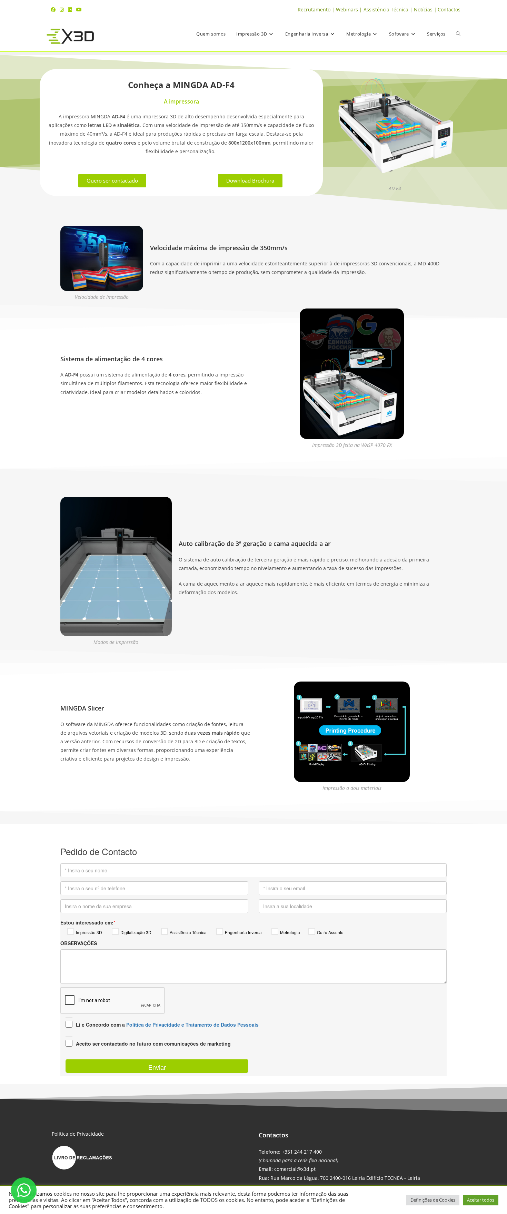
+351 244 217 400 (302, 1151)
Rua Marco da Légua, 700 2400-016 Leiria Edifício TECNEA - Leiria (345, 1178)
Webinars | (350, 9)
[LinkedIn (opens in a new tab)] (70, 9)
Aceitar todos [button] (480, 1200)
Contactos (449, 9)
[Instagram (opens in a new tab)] (62, 9)
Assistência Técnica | (389, 9)
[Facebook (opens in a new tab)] (54, 9)
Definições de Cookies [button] (432, 1200)
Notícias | (425, 9)
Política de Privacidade (78, 1133)
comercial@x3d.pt (295, 1169)
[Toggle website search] (458, 34)
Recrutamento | (317, 9)
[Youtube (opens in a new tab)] (79, 9)
